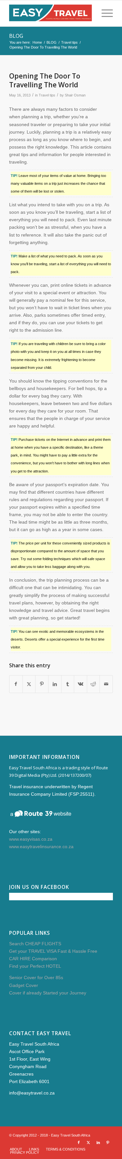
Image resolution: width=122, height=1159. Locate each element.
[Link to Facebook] (79, 1142)
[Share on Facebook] (15, 684)
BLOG (16, 35)
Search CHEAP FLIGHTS (35, 943)
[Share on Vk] (80, 684)
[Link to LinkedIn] (98, 1142)
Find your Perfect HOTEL (35, 966)
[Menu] (104, 13)
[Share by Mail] (106, 684)
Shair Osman (75, 95)
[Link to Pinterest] (108, 1142)
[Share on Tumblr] (67, 684)
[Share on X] (29, 684)
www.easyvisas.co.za (30, 839)
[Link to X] (88, 1142)
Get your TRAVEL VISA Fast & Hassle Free (53, 951)
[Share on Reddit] (93, 684)
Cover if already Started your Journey (47, 992)
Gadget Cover (23, 985)
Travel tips (47, 95)
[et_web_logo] (50, 13)
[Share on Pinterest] (41, 684)
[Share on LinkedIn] (54, 684)
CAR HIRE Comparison (33, 958)
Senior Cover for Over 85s (36, 977)
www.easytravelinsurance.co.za (41, 846)
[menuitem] (104, 13)
